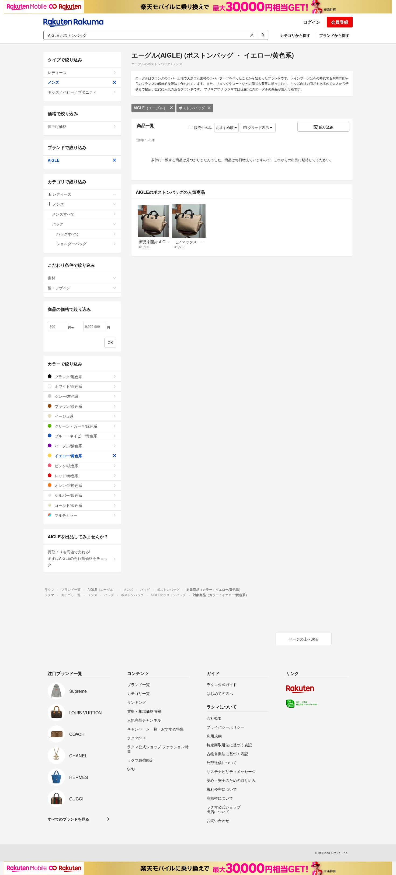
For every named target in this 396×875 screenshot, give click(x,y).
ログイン (311, 22)
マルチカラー (65, 515)
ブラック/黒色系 (68, 376)
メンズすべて (63, 214)
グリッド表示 (258, 127)
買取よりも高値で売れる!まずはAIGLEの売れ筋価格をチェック (78, 558)
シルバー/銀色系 (68, 495)
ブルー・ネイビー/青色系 (75, 435)
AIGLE (53, 160)
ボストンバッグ (192, 107)
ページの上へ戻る (304, 639)
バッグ (57, 224)
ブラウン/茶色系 (68, 406)
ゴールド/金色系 (68, 505)
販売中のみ (203, 127)
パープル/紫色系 (68, 445)
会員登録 (339, 22)
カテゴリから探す (295, 35)
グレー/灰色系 (66, 396)
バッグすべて (67, 234)
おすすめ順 (225, 127)
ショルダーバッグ (71, 243)
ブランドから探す (334, 35)
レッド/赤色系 (66, 475)
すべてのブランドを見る (68, 819)
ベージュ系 (64, 416)
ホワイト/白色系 (68, 386)
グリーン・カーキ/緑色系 (75, 426)
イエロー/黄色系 (68, 455)
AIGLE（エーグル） (150, 107)
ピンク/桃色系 (66, 465)
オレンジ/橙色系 (68, 485)
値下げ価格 (57, 126)
